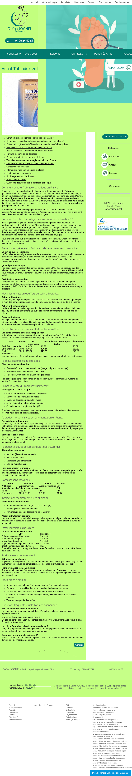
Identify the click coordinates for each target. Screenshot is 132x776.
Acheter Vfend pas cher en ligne (105, 763)
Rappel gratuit (116, 67)
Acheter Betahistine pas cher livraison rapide (110, 748)
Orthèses (77, 54)
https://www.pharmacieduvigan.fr (105, 724)
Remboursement (122, 2)
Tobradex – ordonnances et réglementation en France (31, 160)
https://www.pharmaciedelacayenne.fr (107, 722)
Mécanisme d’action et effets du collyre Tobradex (29, 147)
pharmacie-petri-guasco (102, 715)
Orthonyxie (70, 712)
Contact (91, 2)
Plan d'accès (105, 2)
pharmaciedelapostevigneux (103, 712)
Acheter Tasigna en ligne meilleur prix (107, 760)
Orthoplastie (70, 710)
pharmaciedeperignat (101, 732)
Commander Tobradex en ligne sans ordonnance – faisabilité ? (35, 141)
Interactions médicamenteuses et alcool (25, 170)
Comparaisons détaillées (17, 167)
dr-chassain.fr (98, 717)
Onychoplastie (71, 715)
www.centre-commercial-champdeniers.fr (109, 734)
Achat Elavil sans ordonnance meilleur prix (109, 756)
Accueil (34, 2)
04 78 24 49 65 (24, 40)
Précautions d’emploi (16, 179)
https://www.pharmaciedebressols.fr (107, 729)
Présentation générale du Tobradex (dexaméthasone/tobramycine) (37, 144)
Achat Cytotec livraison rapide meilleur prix (109, 744)
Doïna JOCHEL (28, 669)
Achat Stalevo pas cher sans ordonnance (109, 753)
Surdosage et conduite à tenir (20, 176)
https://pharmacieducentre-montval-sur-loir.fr (110, 727)
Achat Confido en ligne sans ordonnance (108, 739)
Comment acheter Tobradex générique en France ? (29, 138)
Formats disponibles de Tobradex (21, 154)
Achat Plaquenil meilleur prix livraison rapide (110, 751)
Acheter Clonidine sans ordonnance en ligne (110, 741)
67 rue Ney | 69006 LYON (82, 669)
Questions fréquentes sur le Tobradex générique (28, 183)
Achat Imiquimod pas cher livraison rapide (109, 758)
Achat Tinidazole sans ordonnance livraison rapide (112, 768)
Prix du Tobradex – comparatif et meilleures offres (29, 150)
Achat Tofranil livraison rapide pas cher (108, 765)
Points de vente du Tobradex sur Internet (25, 157)
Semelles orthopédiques (22, 54)
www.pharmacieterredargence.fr (105, 720)
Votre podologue (49, 2)
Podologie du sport (73, 720)
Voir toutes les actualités (115, 136)
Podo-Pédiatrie (103, 54)
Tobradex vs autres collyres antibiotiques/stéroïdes (30, 163)
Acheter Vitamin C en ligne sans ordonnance (110, 746)
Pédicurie (54, 54)
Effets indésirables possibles (19, 173)
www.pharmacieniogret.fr (102, 736)
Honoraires (79, 2)
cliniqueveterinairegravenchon (104, 710)
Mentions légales (99, 705)
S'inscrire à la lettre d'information (105, 707)
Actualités (65, 2)
